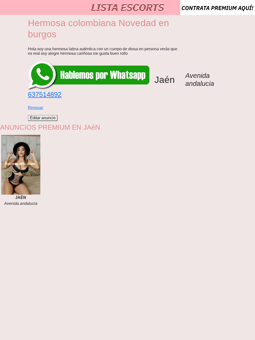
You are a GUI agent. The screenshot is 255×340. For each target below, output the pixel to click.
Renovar (35, 108)
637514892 (45, 94)
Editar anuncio (43, 118)
